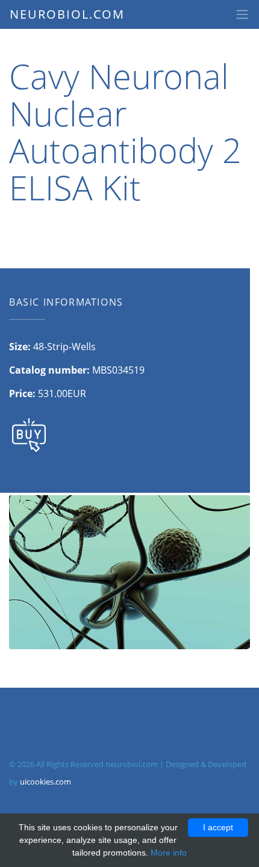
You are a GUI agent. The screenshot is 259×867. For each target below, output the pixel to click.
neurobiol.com (67, 14)
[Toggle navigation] (242, 14)
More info (169, 852)
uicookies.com (45, 781)
